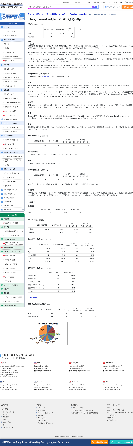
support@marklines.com (10, 372)
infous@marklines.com (43, 371)
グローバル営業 (77, 408)
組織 (4, 419)
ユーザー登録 (113, 2)
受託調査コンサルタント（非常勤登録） (85, 413)
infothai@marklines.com (9, 389)
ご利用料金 (95, 2)
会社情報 (4, 409)
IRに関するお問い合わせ (46, 423)
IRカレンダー (42, 420)
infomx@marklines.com (78, 389)
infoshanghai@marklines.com (80, 371)
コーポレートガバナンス (46, 413)
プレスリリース (8, 427)
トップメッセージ (8, 412)
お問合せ (104, 2)
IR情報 (38, 405)
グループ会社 (7, 422)
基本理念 (6, 414)
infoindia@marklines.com (44, 389)
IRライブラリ (42, 418)
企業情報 (4, 405)
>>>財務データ (33, 297)
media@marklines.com (9, 376)
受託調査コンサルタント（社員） (83, 410)
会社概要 (6, 417)
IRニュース (41, 408)
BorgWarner (46, 76)
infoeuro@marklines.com (113, 389)
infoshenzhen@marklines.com (114, 371)
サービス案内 (86, 2)
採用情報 (77, 2)
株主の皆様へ (42, 410)
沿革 (4, 425)
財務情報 (40, 415)
